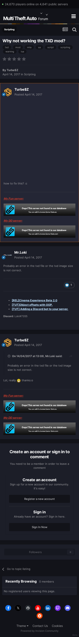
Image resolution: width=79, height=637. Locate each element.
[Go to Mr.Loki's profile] (7, 255)
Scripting (30, 74)
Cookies (57, 626)
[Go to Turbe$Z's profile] (8, 92)
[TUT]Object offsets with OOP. (32, 304)
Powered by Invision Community (40, 630)
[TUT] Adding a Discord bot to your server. (40, 309)
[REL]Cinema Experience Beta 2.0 (34, 300)
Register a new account (39, 499)
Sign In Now (39, 527)
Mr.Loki (20, 252)
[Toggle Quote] (9, 356)
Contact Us (40, 626)
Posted (28, 94)
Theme (21, 626)
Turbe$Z (12, 70)
